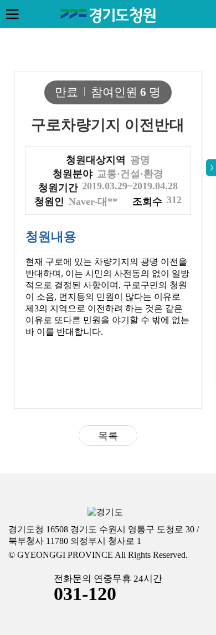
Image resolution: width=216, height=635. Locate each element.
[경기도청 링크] (105, 512)
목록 (108, 435)
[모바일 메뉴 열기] (12, 14)
